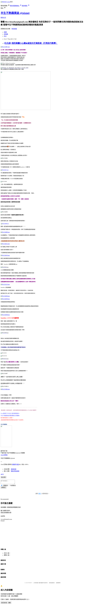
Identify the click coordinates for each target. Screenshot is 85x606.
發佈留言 (3, 487)
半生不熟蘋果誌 (4, 424)
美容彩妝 (13, 469)
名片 (5, 36)
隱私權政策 (52, 582)
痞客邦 (14, 464)
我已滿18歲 (4, 602)
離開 (9, 602)
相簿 (5, 32)
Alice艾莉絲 (4, 455)
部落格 (6, 34)
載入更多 (3, 477)
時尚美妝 (14, 28)
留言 (17, 464)
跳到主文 (3, 17)
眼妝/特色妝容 (15, 471)
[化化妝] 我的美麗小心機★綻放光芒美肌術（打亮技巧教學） (31, 43)
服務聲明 (58, 582)
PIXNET (30, 582)
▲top (2, 474)
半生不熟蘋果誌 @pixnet (15, 12)
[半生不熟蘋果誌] (6, 446)
